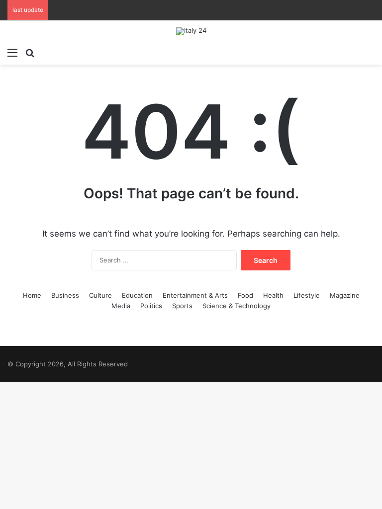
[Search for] (30, 52)
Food (245, 295)
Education (137, 295)
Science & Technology (236, 306)
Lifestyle (306, 295)
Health (273, 295)
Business (65, 295)
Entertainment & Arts (195, 295)
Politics (151, 306)
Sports (182, 306)
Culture (100, 295)
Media (120, 306)
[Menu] (12, 52)
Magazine (345, 295)
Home (32, 295)
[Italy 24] (191, 31)
